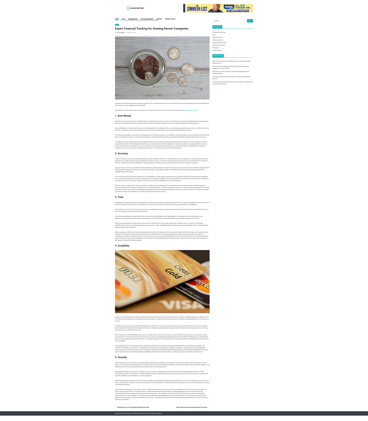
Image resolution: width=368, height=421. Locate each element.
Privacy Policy (170, 19)
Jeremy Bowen (121, 32)
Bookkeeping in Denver (191, 110)
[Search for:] (229, 21)
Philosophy (215, 48)
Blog (123, 19)
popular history (216, 50)
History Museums (147, 19)
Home (117, 19)
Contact (159, 19)
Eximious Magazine (157, 413)
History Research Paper (219, 42)
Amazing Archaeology (218, 32)
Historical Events (217, 37)
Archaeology (133, 19)
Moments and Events (218, 45)
